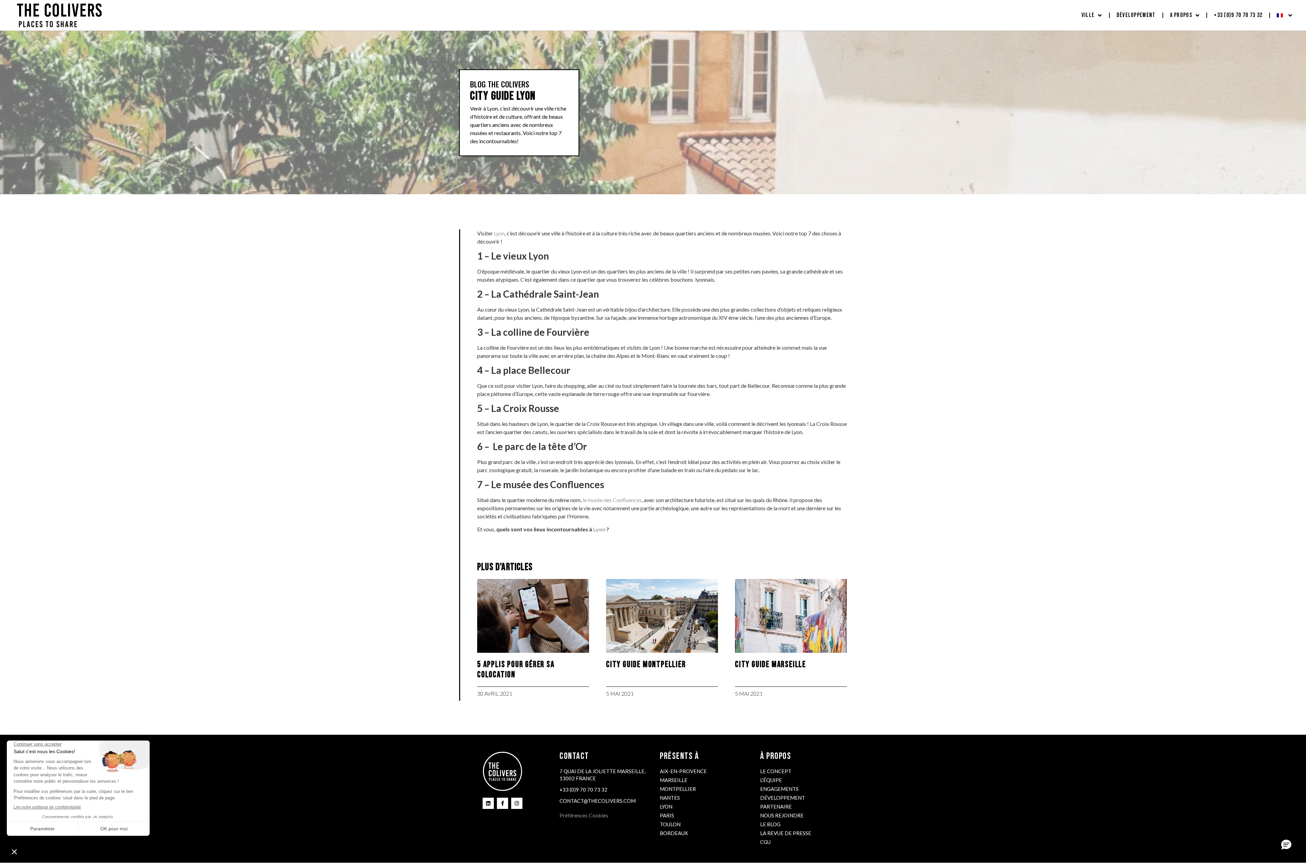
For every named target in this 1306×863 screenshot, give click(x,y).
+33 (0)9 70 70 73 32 (1238, 15)
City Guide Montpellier (646, 664)
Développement (1136, 15)
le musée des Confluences (612, 500)
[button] (1286, 844)
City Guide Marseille (770, 664)
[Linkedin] (488, 803)
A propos (1181, 15)
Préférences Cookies (583, 815)
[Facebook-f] (502, 803)
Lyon (499, 233)
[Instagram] (516, 803)
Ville (1088, 15)
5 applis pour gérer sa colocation (516, 669)
